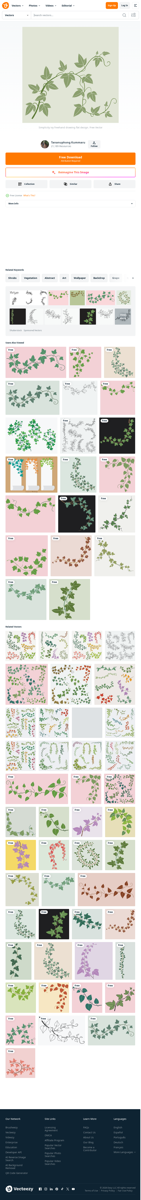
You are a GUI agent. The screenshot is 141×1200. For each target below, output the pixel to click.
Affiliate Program (53, 1140)
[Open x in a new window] (67, 1192)
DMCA (47, 1135)
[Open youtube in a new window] (73, 1192)
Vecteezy (10, 1132)
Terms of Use (91, 1192)
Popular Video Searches (52, 1162)
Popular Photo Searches (52, 1154)
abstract (50, 278)
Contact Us (88, 1132)
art (64, 278)
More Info (13, 203)
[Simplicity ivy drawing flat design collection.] (114, 684)
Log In (124, 5)
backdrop (99, 278)
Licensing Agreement (50, 1129)
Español (115, 1132)
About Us (87, 1137)
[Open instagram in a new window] (45, 1192)
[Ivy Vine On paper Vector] (31, 474)
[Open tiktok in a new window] (62, 1192)
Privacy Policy (108, 1192)
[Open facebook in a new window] (40, 1192)
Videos (49, 5)
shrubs (12, 278)
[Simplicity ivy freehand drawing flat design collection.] (78, 436)
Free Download (70, 158)
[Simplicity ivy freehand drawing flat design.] (36, 362)
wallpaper (80, 278)
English (115, 1127)
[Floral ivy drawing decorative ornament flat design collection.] (21, 723)
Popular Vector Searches (52, 1147)
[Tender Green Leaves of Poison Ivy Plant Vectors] (31, 436)
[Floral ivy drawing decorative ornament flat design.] (116, 514)
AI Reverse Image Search (16, 1159)
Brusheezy (12, 1127)
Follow (94, 146)
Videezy (10, 1137)
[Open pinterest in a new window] (56, 1192)
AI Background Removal (14, 1166)
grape (115, 278)
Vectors (16, 5)
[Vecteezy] (5, 5)
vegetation (30, 278)
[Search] (124, 15)
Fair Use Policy (125, 1192)
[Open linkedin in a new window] (51, 1192)
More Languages (121, 1152)
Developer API (14, 1152)
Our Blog (87, 1142)
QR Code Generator (11, 1174)
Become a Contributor (88, 1149)
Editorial (67, 5)
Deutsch (116, 1142)
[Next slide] (127, 278)
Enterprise (12, 1142)
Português (117, 1137)
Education (11, 1147)
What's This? (29, 195)
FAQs (85, 1127)
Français (116, 1147)
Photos (33, 5)
